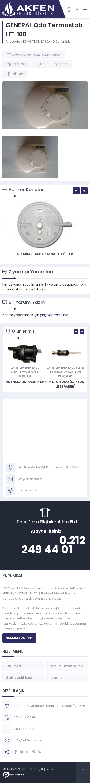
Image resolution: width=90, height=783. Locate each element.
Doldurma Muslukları (64, 368)
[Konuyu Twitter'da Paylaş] (15, 74)
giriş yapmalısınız (54, 315)
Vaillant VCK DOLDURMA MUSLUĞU (65, 380)
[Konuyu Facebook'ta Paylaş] (9, 74)
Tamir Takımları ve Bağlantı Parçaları (26, 372)
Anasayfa (13, 41)
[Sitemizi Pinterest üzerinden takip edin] (34, 752)
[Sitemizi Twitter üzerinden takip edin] (22, 752)
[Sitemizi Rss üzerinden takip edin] (40, 752)
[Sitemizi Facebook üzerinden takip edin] (16, 752)
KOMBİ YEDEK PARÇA (36, 41)
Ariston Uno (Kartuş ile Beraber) (25, 384)
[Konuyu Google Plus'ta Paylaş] (21, 74)
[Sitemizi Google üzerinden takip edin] (28, 752)
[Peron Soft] (13, 776)
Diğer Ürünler (62, 41)
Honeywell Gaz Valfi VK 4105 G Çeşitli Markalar (45, 256)
